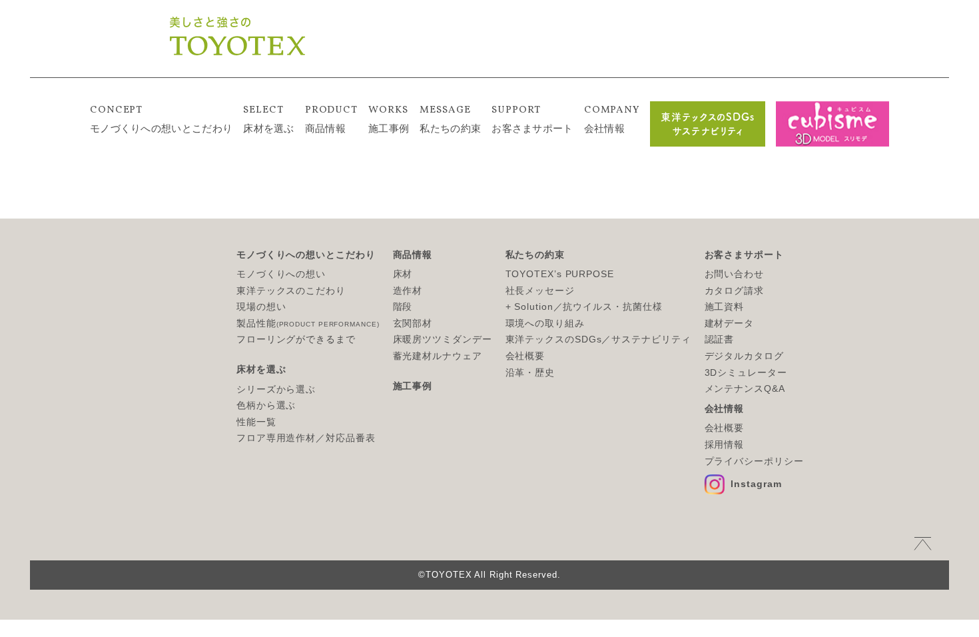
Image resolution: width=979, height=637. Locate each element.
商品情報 (331, 118)
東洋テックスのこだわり (291, 290)
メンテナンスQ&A (745, 388)
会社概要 (525, 355)
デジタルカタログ (744, 355)
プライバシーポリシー (754, 461)
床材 (403, 274)
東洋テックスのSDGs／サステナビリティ (598, 339)
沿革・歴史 (530, 372)
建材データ (730, 323)
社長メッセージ (540, 290)
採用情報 (725, 444)
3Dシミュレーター (746, 372)
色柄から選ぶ (266, 405)
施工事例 (388, 118)
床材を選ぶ (268, 118)
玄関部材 (413, 323)
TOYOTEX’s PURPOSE (559, 274)
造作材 (408, 290)
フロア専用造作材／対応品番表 (306, 437)
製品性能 (308, 323)
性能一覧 (256, 421)
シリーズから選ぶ (276, 389)
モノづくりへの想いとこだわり (161, 118)
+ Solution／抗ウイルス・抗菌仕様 (584, 306)
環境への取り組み (545, 323)
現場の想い (261, 306)
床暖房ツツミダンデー (442, 339)
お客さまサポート (532, 118)
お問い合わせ (734, 274)
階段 (403, 306)
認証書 (720, 339)
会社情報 (611, 118)
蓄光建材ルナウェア (437, 355)
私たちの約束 (450, 118)
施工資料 (725, 306)
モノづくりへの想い (281, 274)
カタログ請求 (734, 290)
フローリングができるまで (296, 339)
